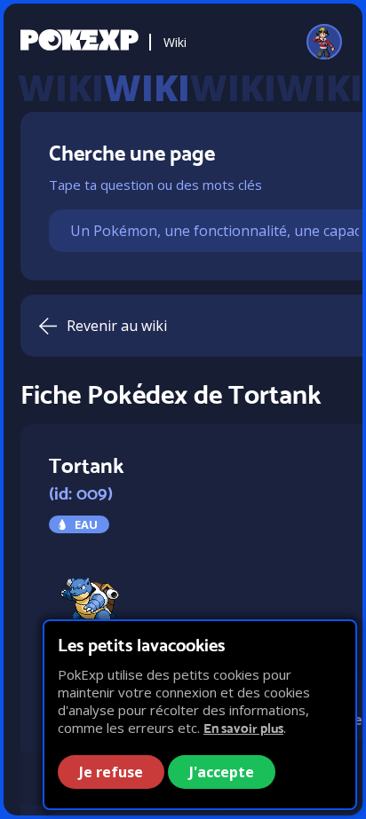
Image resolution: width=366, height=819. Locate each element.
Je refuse (111, 772)
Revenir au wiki (117, 325)
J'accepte (221, 772)
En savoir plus (243, 728)
